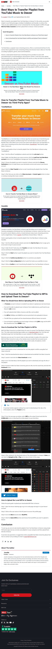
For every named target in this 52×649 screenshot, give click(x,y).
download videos (34, 332)
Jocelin (5, 17)
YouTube (9, 6)
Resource (4, 603)
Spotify (19, 235)
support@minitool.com (30, 536)
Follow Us (46, 552)
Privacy (22, 640)
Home (2, 6)
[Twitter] (12, 17)
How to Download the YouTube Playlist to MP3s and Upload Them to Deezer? (26, 38)
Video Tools (4, 599)
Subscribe (16, 595)
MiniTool (3, 607)
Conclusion (9, 41)
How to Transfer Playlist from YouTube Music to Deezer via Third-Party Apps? (27, 35)
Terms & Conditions (27, 640)
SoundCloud (33, 144)
